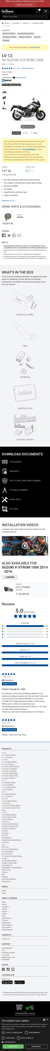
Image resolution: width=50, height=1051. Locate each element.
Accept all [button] (13, 1046)
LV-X (3, 845)
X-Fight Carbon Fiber (9, 863)
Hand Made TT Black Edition (12, 868)
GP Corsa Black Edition (10, 849)
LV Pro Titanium (7, 819)
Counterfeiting (7, 925)
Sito (3, 874)
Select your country (25, 5)
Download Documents (26, 33)
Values (4, 914)
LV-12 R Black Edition (9, 801)
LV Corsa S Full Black (9, 769)
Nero (3, 810)
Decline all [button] (36, 1046)
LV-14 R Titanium (8, 764)
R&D (3, 916)
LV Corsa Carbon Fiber (10, 776)
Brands (4, 911)
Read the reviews (27, 68)
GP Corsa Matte (7, 851)
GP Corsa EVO (7, 854)
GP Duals (5, 833)
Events (4, 904)
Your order (5, 955)
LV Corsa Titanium (8, 778)
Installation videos (8, 953)
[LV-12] (4, 92)
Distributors (6, 923)
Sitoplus (5, 877)
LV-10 (4, 780)
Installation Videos (9, 37)
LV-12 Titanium (7, 796)
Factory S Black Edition (10, 824)
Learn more (6, 979)
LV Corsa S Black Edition (10, 766)
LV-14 (4, 753)
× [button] (47, 1019)
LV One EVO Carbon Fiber (11, 808)
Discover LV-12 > (8, 201)
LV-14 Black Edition (9, 755)
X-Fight (4, 858)
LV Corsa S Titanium (9, 771)
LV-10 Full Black (7, 785)
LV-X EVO (5, 842)
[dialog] (25, 1034)
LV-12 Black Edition (9, 794)
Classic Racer (7, 838)
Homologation (7, 948)
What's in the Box (9, 33)
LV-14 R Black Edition (9, 762)
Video (4, 891)
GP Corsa (5, 847)
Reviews (37, 37)
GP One (4, 835)
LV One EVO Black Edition (11, 806)
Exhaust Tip (6, 870)
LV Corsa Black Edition (10, 773)
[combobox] (44, 1020)
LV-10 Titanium (7, 789)
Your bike (16, 23)
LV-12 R (4, 799)
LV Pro (4, 812)
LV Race (5, 831)
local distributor (29, 149)
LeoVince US (35, 47)
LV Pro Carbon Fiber (9, 817)
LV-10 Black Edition (9, 783)
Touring (4, 872)
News (4, 902)
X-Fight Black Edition (9, 861)
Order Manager (7, 930)
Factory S (5, 822)
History (4, 909)
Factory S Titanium (8, 829)
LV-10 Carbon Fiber (9, 787)
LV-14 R (4, 760)
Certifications (7, 918)
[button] (25, 1042)
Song (4, 893)
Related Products (25, 37)
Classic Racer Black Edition (11, 840)
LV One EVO (6, 803)
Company (5, 907)
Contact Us (6, 939)
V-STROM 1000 (37, 23)
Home (7, 23)
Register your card (8, 957)
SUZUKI (25, 23)
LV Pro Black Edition (9, 815)
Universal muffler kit (9, 879)
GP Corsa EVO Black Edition (12, 856)
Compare (6, 40)
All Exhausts (6, 881)
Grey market (6, 927)
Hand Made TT (7, 865)
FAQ (3, 950)
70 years (5, 920)
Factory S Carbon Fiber (10, 826)
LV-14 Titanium (7, 757)
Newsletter (6, 959)
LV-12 (4, 792)
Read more (10, 1029)
